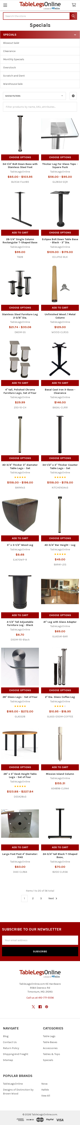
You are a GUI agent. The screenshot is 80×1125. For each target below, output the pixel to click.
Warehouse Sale (13, 84)
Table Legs (49, 1036)
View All (45, 1095)
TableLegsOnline (13, 1083)
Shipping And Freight (15, 1054)
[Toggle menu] (5, 5)
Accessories (50, 1048)
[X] (33, 1007)
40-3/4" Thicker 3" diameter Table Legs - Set (20, 466)
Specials (48, 1060)
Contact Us (10, 1042)
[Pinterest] (46, 1007)
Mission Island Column (60, 774)
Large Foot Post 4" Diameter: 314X (20, 855)
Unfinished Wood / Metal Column (60, 316)
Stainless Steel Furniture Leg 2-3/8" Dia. (20, 316)
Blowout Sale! (11, 43)
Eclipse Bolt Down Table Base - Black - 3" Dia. (60, 241)
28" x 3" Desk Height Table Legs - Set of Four (20, 775)
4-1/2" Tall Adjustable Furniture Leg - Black (20, 623)
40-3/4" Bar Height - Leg (60, 545)
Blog (5, 1036)
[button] (73, 96)
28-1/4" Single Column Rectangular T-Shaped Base (20, 241)
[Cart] (74, 5)
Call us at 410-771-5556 (40, 997)
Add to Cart (20, 232)
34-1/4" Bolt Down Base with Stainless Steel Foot (20, 165)
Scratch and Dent (14, 75)
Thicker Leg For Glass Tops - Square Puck (60, 165)
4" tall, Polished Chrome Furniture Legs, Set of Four (20, 391)
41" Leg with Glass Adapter (60, 622)
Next (51, 898)
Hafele (45, 1089)
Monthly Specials (13, 59)
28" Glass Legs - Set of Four (20, 697)
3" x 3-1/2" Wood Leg (20, 545)
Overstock (9, 67)
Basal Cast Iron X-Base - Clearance (60, 391)
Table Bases (50, 1042)
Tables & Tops (51, 1054)
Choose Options (20, 157)
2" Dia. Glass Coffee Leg (60, 697)
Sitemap (8, 1060)
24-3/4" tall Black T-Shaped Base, (60, 855)
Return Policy (11, 1048)
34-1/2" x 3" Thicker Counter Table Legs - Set (60, 466)
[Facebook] (40, 1007)
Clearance (9, 51)
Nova (44, 1083)
